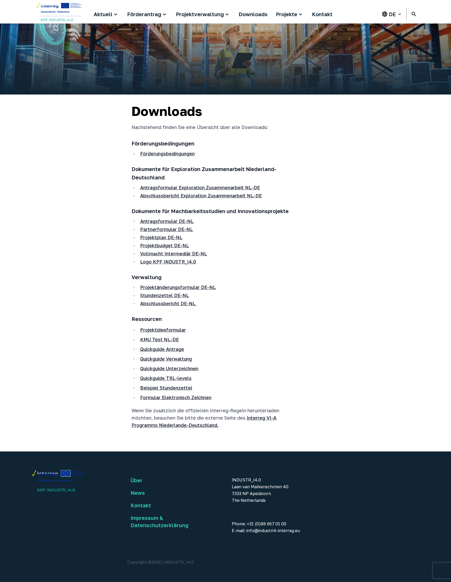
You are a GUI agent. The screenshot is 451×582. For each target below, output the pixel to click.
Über (136, 480)
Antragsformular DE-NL (167, 221)
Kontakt (140, 505)
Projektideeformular (163, 330)
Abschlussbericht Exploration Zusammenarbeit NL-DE (201, 195)
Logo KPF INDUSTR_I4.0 (168, 261)
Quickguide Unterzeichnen (169, 368)
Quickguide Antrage (162, 349)
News (137, 493)
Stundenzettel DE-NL (164, 295)
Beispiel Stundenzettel (166, 388)
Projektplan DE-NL (161, 237)
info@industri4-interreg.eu (273, 530)
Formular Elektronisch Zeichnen (175, 397)
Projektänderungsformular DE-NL (178, 287)
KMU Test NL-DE (159, 339)
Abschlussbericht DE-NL (168, 303)
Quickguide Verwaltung (166, 359)
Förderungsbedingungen (167, 153)
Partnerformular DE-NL (166, 229)
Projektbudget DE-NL (164, 245)
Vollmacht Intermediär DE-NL (173, 253)
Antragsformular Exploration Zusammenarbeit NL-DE (200, 187)
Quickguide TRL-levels (166, 378)
